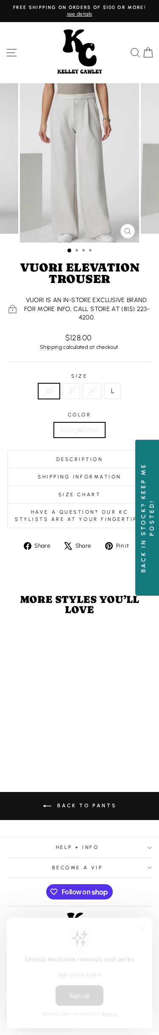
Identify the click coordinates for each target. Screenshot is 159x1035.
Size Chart (79, 495)
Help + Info (77, 847)
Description (79, 459)
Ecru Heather (79, 430)
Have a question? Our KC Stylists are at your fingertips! (79, 515)
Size (79, 376)
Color (80, 415)
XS (49, 391)
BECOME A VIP (77, 868)
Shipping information (79, 477)
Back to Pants (85, 806)
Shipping (51, 347)
